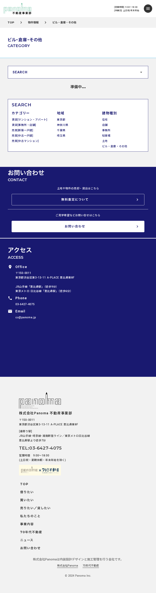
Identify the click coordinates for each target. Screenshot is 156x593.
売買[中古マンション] (25, 140)
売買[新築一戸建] (22, 130)
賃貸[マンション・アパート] (29, 119)
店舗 (105, 124)
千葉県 (61, 130)
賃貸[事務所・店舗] (24, 124)
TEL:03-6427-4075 (40, 448)
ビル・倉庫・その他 (114, 146)
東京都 (61, 119)
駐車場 (106, 135)
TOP (11, 22)
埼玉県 (61, 135)
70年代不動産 (91, 565)
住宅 (105, 119)
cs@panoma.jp (25, 317)
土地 (105, 140)
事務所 (106, 130)
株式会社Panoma (67, 565)
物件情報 (33, 22)
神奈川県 (62, 124)
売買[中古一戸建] (22, 135)
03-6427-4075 (24, 304)
